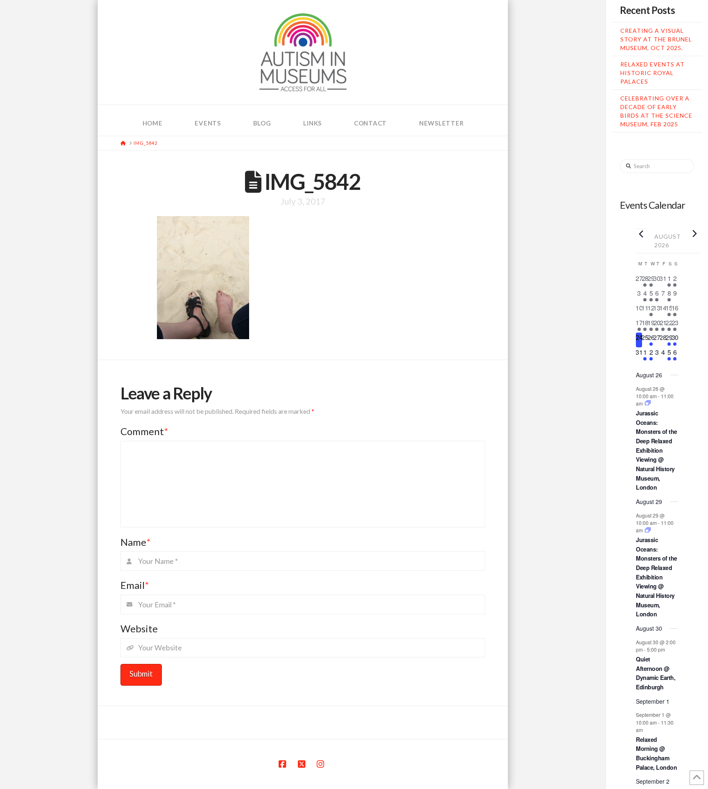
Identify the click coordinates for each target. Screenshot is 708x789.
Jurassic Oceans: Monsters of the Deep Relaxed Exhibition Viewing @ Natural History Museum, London (656, 450)
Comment (144, 431)
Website (139, 628)
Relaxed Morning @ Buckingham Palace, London (656, 753)
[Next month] (694, 233)
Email (134, 585)
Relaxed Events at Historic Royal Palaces (652, 73)
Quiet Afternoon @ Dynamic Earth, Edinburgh (655, 673)
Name (135, 542)
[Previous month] (641, 234)
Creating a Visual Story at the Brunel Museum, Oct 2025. (656, 39)
